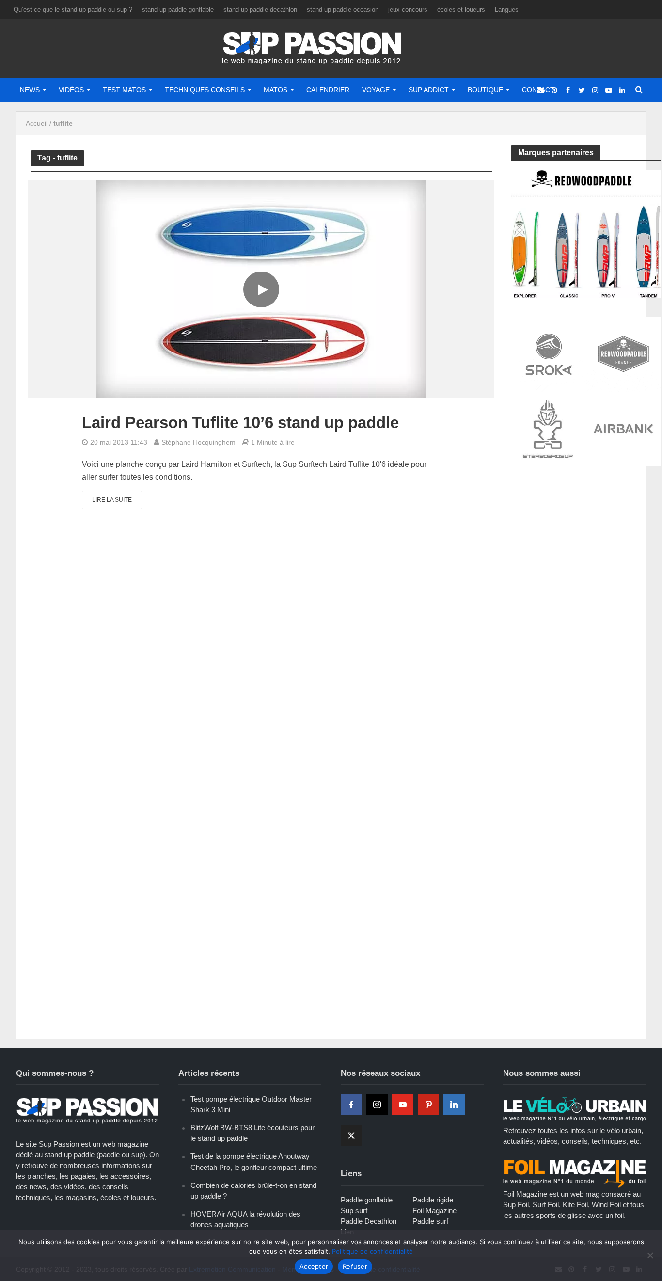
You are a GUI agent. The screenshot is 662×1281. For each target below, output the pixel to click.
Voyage (376, 90)
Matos (275, 90)
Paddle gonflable (367, 1200)
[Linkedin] (454, 1104)
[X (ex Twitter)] (351, 1135)
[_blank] (541, 89)
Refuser (355, 1266)
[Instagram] (377, 1104)
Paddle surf (430, 1221)
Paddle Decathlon (368, 1221)
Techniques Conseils (205, 90)
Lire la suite (112, 499)
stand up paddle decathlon (260, 9)
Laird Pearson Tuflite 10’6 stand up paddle (240, 423)
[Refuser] (650, 1255)
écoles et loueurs (461, 9)
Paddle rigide (432, 1200)
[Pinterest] (428, 1104)
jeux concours (407, 9)
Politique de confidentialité (372, 1251)
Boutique (485, 90)
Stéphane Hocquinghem (198, 442)
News (30, 90)
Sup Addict (429, 90)
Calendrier (327, 90)
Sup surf (354, 1210)
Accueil (36, 123)
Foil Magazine (434, 1210)
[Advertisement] (584, 546)
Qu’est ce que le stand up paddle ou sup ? (73, 9)
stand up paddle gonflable (178, 9)
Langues (507, 9)
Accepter (313, 1266)
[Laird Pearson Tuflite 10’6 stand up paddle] (261, 289)
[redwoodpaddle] (586, 233)
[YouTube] (402, 1104)
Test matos (124, 90)
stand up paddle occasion (342, 9)
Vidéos (71, 90)
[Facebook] (351, 1104)
